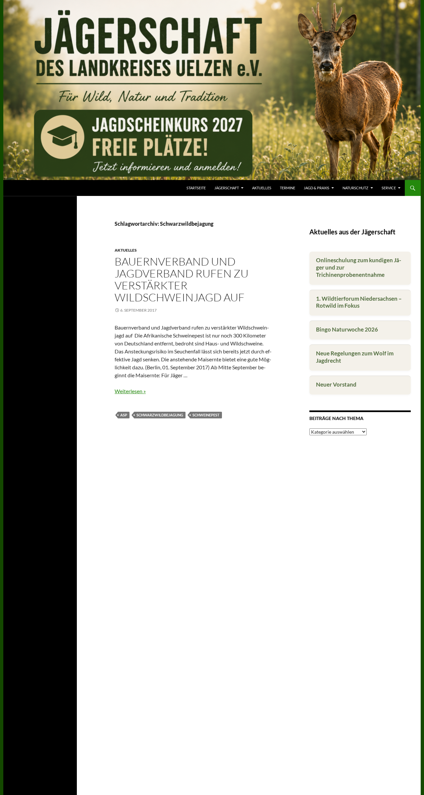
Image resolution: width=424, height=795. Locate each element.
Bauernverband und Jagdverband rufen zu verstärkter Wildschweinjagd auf (181, 279)
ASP (123, 415)
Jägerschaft (226, 188)
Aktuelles (261, 188)
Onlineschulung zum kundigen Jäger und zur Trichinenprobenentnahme (358, 267)
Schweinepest (206, 415)
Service (389, 188)
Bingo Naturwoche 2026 (347, 329)
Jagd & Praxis (316, 188)
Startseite (196, 188)
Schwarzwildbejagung (159, 415)
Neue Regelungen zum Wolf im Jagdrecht (355, 357)
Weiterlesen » (130, 391)
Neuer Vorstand (336, 384)
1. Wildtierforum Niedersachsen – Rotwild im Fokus (359, 302)
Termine (287, 188)
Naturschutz (355, 188)
